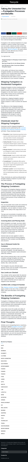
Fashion (3, 368)
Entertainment (5, 366)
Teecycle (14, 2)
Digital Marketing (6, 358)
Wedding (3, 431)
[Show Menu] (1, 2)
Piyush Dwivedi (5, 16)
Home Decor (4, 386)
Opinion (3, 399)
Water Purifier (5, 428)
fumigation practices (17, 326)
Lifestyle (3, 392)
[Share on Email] (19, 33)
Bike (2, 348)
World (3, 433)
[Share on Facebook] (3, 33)
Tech (2, 418)
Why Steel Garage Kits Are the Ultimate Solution (13, 63)
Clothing (3, 355)
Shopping (3, 412)
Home (2, 6)
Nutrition (3, 397)
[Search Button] (26, 2)
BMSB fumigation (12, 49)
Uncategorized (5, 425)
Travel (3, 423)
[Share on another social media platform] (24, 33)
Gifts (2, 381)
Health (3, 384)
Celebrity (3, 353)
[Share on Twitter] (8, 33)
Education (4, 361)
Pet (2, 405)
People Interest (5, 402)
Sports (3, 415)
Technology (4, 420)
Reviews (3, 410)
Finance (3, 374)
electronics (4, 363)
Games (2, 379)
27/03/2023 (13, 16)
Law (2, 389)
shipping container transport (11, 287)
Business (6, 6)
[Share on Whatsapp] (14, 33)
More (2, 394)
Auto (2, 345)
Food (2, 376)
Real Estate (4, 407)
